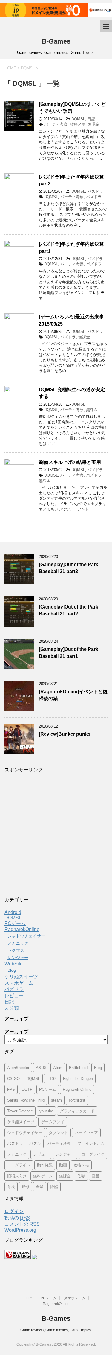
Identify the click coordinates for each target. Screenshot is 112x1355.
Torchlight (76, 1100)
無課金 (93, 124)
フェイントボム (91, 1143)
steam (56, 1100)
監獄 (81, 1176)
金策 (40, 1187)
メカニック (17, 943)
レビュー (14, 995)
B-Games (56, 41)
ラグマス (15, 950)
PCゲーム (15, 923)
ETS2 (51, 1078)
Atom (57, 1067)
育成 (11, 1187)
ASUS (41, 1067)
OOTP (27, 1089)
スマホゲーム (18, 983)
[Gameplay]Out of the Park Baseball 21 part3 (68, 568)
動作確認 (45, 1165)
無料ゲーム (43, 1176)
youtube (46, 1111)
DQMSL (78, 119)
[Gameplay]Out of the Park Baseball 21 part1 (68, 653)
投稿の (17, 1217)
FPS (11, 1089)
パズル (35, 1143)
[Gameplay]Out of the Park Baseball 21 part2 (68, 610)
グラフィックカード (77, 1111)
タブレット (58, 1132)
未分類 (11, 1008)
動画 (63, 1165)
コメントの (22, 1224)
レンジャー (17, 957)
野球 (25, 1187)
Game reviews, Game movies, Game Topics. (56, 1330)
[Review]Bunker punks (64, 734)
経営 (95, 1176)
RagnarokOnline (21, 929)
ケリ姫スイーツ (21, 976)
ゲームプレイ (52, 1122)
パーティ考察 (55, 124)
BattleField (78, 1067)
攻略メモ (77, 124)
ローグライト (18, 1165)
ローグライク (93, 1154)
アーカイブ (16, 1031)
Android (12, 912)
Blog (11, 970)
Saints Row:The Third (26, 1100)
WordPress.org (20, 1230)
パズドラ (95, 191)
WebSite (13, 963)
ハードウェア (86, 1132)
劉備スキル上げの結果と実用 (70, 462)
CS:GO (13, 1078)
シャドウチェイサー (26, 935)
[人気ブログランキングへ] (17, 1256)
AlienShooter (18, 1067)
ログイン (14, 1211)
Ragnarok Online (77, 1089)
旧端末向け (17, 1176)
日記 (91, 119)
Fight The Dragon (78, 1078)
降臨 (54, 1187)
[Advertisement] (56, 836)
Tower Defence (20, 1111)
